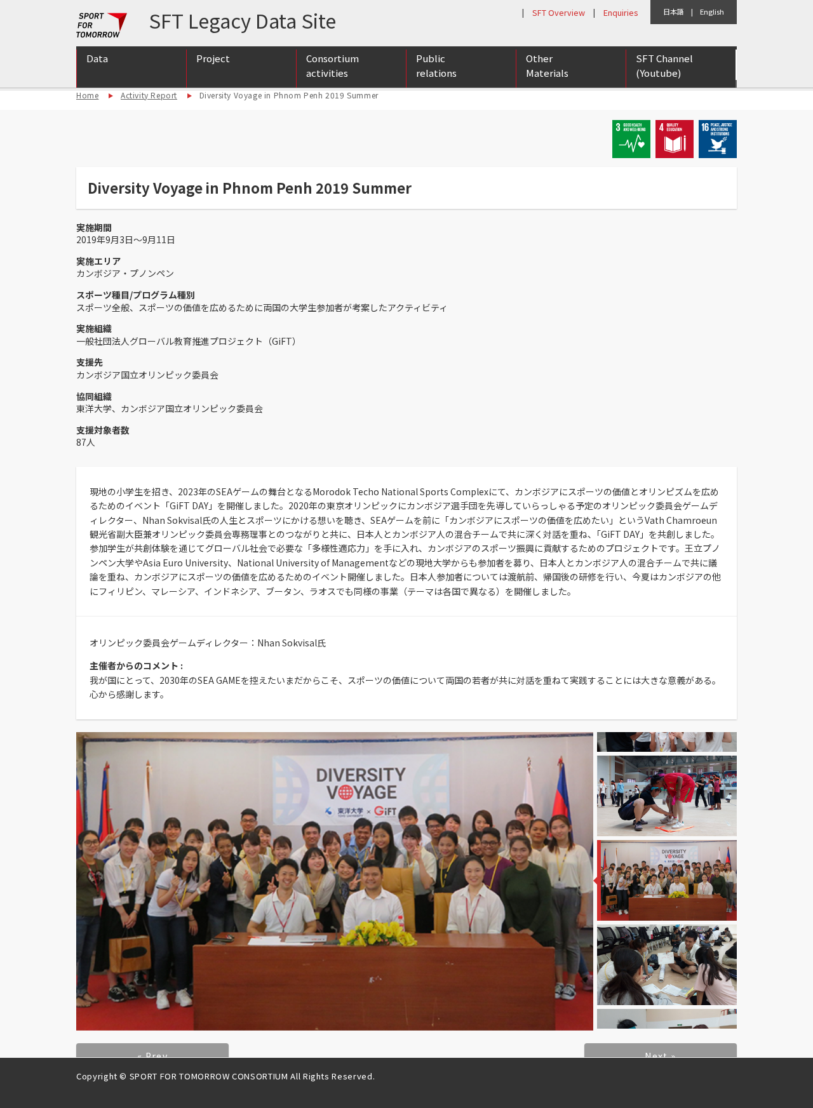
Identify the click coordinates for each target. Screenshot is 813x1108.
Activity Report (149, 95)
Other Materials (547, 65)
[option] (334, 881)
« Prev (152, 1056)
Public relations (436, 65)
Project (213, 58)
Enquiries (620, 12)
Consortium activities (332, 65)
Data (97, 58)
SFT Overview (558, 12)
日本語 (673, 11)
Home (87, 95)
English (712, 11)
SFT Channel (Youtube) (664, 65)
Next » (660, 1056)
